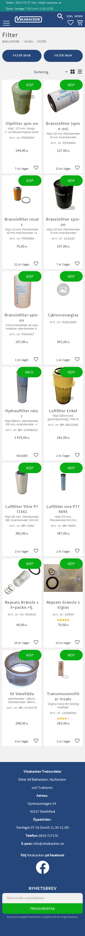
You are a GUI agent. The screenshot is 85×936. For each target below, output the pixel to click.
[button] (6, 23)
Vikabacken (35, 855)
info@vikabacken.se (49, 3)
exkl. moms (75, 16)
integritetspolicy (69, 917)
